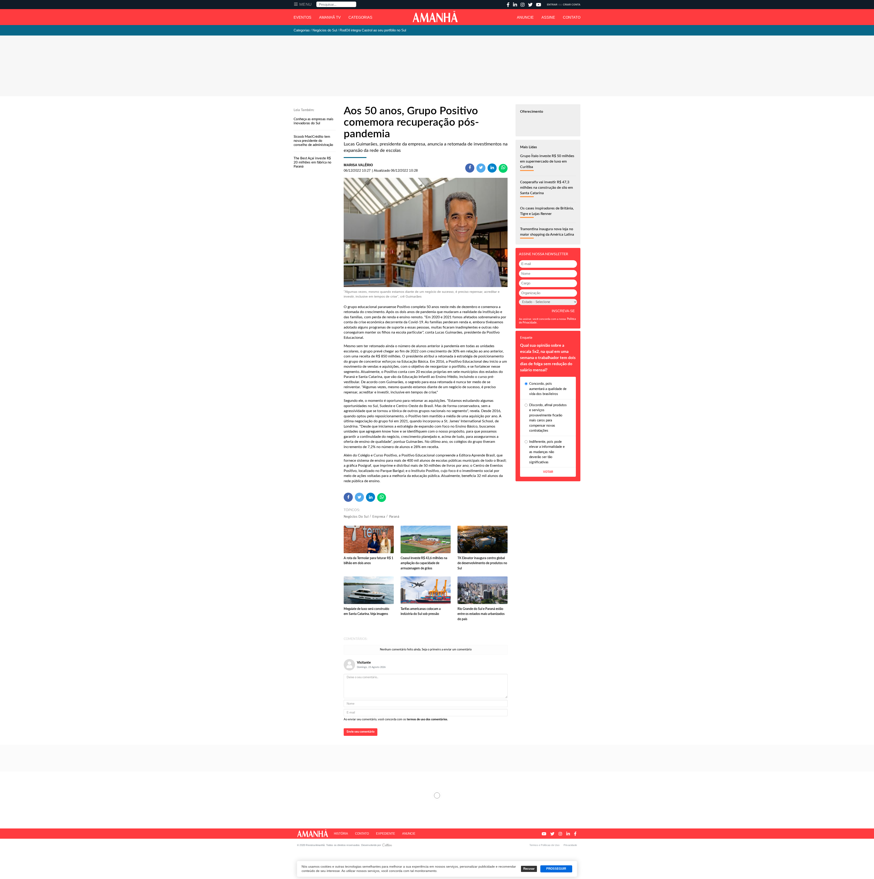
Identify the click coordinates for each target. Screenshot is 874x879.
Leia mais (437, 795)
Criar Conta (571, 4)
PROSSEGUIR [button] (556, 868)
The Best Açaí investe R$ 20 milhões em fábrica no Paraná (312, 162)
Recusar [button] (529, 868)
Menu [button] (305, 4)
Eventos (302, 17)
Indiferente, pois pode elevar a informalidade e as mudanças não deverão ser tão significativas (547, 452)
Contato (571, 17)
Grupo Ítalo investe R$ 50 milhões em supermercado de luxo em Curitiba (547, 161)
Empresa (378, 516)
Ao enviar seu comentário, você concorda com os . (396, 719)
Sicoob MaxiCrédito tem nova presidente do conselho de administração (313, 141)
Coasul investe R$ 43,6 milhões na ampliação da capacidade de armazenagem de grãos (424, 563)
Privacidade (570, 845)
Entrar (552, 4)
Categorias (360, 17)
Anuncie (525, 17)
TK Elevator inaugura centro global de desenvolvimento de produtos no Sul (482, 563)
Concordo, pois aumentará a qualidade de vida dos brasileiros (548, 389)
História (341, 833)
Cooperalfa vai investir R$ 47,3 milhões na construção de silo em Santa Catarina (546, 187)
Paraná (394, 516)
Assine (548, 17)
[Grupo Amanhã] (435, 16)
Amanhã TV (330, 17)
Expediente (385, 833)
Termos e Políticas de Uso (544, 845)
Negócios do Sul (356, 516)
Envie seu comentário (360, 731)
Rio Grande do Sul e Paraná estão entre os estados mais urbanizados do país (481, 614)
